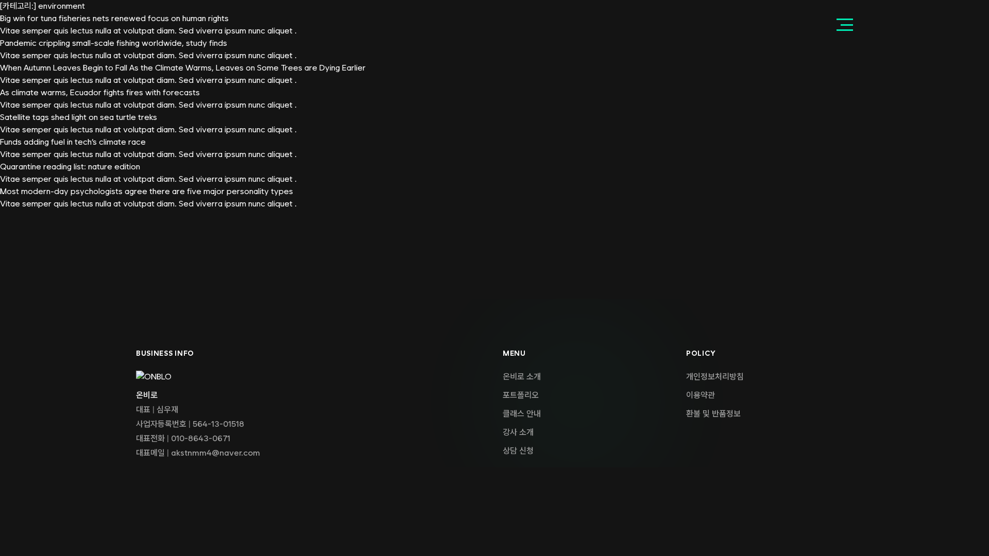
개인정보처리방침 (715, 376)
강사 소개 (518, 432)
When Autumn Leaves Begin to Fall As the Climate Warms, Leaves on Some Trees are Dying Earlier (183, 68)
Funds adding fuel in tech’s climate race (73, 142)
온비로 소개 (522, 376)
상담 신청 (518, 451)
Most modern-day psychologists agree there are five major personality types (146, 191)
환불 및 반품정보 (713, 414)
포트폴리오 (521, 395)
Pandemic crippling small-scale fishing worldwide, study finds (113, 43)
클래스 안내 (522, 414)
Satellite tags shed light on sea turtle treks (78, 117)
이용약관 (700, 395)
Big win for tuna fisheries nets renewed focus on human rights (114, 18)
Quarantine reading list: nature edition (70, 166)
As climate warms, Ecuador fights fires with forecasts (100, 92)
